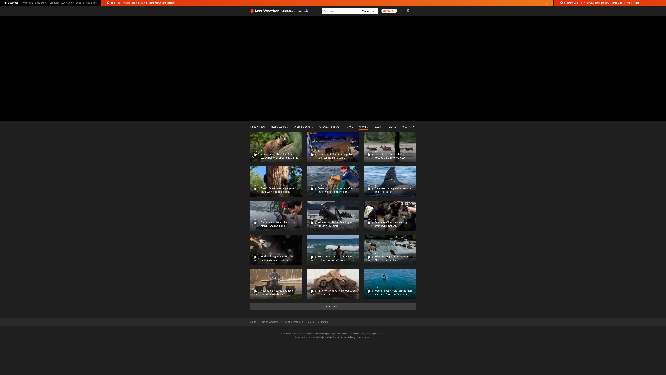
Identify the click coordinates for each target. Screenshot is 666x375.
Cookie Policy (329, 337)
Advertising (67, 3)
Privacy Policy (315, 337)
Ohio (308, 322)
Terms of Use (301, 337)
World (253, 322)
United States (292, 322)
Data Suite (41, 3)
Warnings (28, 3)
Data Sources (363, 337)
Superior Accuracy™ (86, 3)
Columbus (322, 322)
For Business (11, 3)
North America (270, 322)
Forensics (53, 3)
